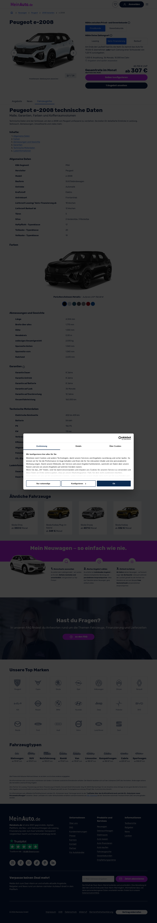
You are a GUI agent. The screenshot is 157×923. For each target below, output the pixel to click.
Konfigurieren (77, 483)
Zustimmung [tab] (41, 446)
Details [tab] (79, 446)
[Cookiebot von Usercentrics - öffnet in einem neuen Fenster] (120, 438)
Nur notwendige (43, 483)
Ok (114, 483)
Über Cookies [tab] (115, 446)
